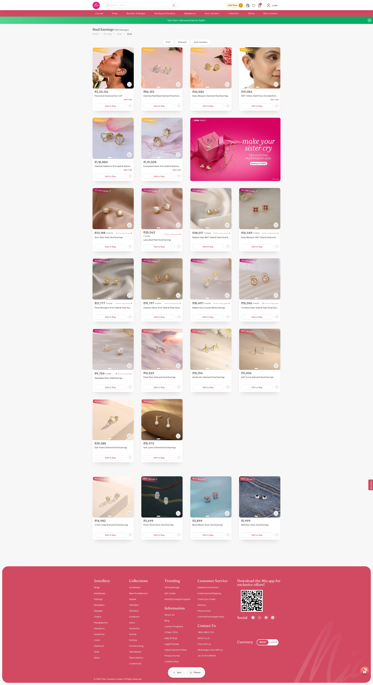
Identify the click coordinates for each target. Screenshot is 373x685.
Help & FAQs (170, 638)
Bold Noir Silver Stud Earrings (255, 525)
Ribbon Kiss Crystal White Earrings (208, 308)
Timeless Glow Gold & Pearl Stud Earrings (259, 308)
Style (119, 34)
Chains (97, 617)
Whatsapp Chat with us (210, 650)
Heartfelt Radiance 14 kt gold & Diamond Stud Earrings (113, 166)
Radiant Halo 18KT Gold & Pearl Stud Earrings (210, 237)
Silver (97, 658)
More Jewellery (270, 13)
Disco (132, 623)
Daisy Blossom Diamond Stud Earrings (210, 96)
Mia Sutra (134, 628)
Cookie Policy (171, 661)
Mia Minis (133, 611)
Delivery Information (208, 587)
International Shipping (209, 593)
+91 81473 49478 (206, 656)
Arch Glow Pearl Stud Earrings (109, 237)
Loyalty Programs (173, 626)
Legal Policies (171, 644)
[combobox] (142, 5)
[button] (95, 68)
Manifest (134, 605)
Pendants (99, 628)
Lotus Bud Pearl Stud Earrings (157, 240)
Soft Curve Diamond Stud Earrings (257, 377)
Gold (96, 652)
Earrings (99, 13)
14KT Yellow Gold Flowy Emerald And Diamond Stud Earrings (259, 96)
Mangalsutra (190, 13)
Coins (97, 640)
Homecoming (136, 646)
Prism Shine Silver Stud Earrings (158, 525)
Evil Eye (133, 640)
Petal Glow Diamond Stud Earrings (159, 377)
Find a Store (204, 611)
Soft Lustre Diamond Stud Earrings (159, 447)
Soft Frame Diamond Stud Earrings (111, 447)
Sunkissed (134, 587)
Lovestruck (135, 663)
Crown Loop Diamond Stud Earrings (111, 525)
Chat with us (204, 644)
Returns (202, 605)
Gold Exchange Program (177, 599)
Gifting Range (171, 587)
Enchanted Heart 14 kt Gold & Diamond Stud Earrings (162, 166)
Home (95, 34)
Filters (197, 672)
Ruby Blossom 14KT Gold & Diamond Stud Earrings (259, 237)
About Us (169, 615)
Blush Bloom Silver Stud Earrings (207, 525)
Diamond (99, 646)
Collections (233, 13)
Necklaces (99, 593)
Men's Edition (136, 658)
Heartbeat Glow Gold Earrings (108, 378)
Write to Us (204, 638)
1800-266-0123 (206, 632)
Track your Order (206, 599)
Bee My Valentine (138, 593)
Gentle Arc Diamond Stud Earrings (208, 377)
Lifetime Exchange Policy (211, 617)
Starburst (134, 617)
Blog (166, 620)
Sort (179, 672)
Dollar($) (273, 642)
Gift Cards (169, 593)
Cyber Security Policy (175, 650)
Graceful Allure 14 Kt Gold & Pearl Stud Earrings (162, 308)
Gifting (251, 13)
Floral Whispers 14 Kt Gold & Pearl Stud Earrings (113, 308)
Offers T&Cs (171, 632)
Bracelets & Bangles (136, 13)
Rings (114, 13)
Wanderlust (135, 652)
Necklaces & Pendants (164, 13)
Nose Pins (99, 634)
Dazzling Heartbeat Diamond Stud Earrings (162, 96)
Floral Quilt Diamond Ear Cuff (108, 96)
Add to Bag (110, 106)
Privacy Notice (172, 656)
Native (132, 634)
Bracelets (99, 605)
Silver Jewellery (212, 13)
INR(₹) (262, 642)
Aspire (132, 599)
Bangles (98, 611)
